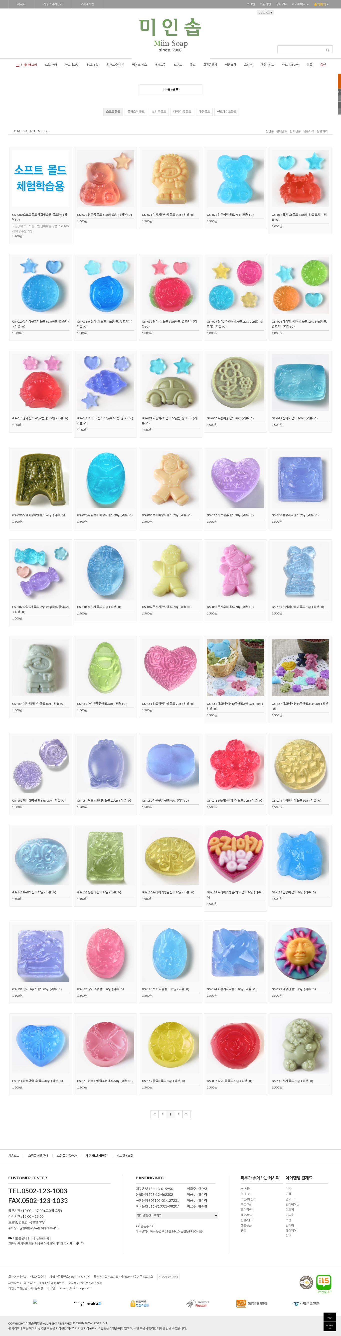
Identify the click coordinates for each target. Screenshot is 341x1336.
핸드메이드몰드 (226, 112)
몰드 (192, 65)
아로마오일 (72, 65)
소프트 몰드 (113, 112)
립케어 (290, 1225)
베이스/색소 (139, 65)
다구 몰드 (204, 112)
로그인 (251, 4)
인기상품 (295, 131)
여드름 (290, 1215)
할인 (323, 65)
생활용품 (246, 1225)
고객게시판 (87, 4)
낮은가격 (308, 131)
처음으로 (13, 1156)
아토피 (290, 1210)
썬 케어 (290, 1199)
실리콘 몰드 (159, 112)
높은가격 (322, 131)
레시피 (21, 4)
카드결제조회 (125, 1156)
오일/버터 (51, 65)
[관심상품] (40, 206)
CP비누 (245, 1194)
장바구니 (281, 4)
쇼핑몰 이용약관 (67, 1156)
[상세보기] (47, 206)
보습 (288, 1220)
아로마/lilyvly (290, 65)
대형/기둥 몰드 (182, 112)
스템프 (178, 65)
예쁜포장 (230, 65)
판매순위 (281, 131)
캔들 (309, 65)
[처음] (155, 1114)
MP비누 (246, 1189)
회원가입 (265, 4)
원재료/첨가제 (115, 65)
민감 (288, 1194)
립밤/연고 (247, 1220)
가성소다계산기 (52, 4)
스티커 (248, 65)
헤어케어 (291, 1230)
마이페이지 (299, 4)
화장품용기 (210, 65)
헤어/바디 (247, 1215)
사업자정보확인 (168, 1277)
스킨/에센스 (248, 1199)
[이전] (162, 1114)
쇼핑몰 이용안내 (38, 1156)
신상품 (270, 131)
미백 (288, 1189)
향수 (288, 1236)
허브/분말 (93, 65)
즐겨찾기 (320, 4)
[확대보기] (34, 206)
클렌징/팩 (247, 1210)
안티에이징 (292, 1204)
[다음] (179, 1114)
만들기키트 (267, 65)
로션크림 (246, 1204)
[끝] (186, 1114)
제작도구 (160, 65)
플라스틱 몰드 (136, 112)
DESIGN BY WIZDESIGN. (90, 1323)
